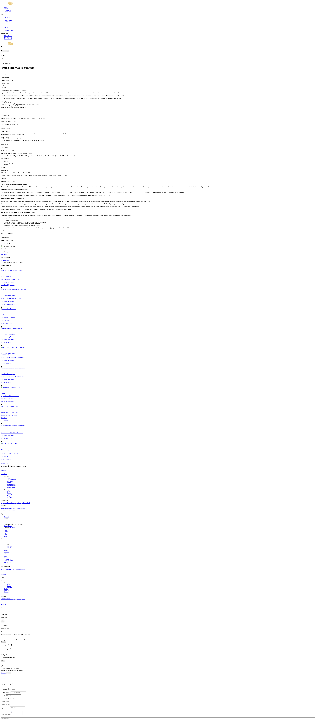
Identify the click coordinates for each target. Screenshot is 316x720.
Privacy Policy (8, 526)
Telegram (3, 470)
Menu (5, 536)
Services (9, 494)
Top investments (8, 20)
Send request (4, 254)
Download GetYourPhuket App (9, 510)
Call (2, 260)
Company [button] (6, 544)
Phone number (6, 692)
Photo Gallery (4, 51)
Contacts (9, 497)
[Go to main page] (7, 4)
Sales (5, 7)
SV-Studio (12, 527)
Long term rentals (8, 30)
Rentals (6, 8)
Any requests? (6, 709)
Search (5, 534)
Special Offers (7, 11)
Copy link (3, 641)
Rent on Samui (8, 39)
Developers (7, 21)
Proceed (3, 678)
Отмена (8, 673)
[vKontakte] (6, 512)
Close (2, 660)
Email (4, 695)
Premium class (7, 10)
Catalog (6, 531)
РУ (1, 570)
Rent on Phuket (8, 37)
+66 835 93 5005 (5, 508)
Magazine (9, 496)
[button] (2, 652)
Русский (6, 517)
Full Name (5, 689)
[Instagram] (2, 512)
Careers (9, 493)
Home (5, 530)
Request (3, 463)
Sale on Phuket (8, 36)
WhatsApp (6, 260)
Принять (3, 673)
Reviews (9, 549)
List (5, 533)
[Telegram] (4, 512)
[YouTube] (9, 512)
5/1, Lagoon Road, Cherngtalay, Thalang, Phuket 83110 (15, 503)
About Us (9, 491)
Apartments (7, 17)
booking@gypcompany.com (17, 508)
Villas (5, 18)
